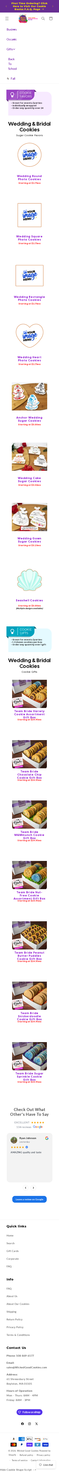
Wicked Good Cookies (28, 1451)
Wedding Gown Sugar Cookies (29, 540)
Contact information (41, 1460)
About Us (12, 1296)
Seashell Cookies (29, 600)
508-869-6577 (25, 1355)
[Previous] (25, 1187)
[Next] (33, 1187)
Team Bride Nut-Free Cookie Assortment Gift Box (30, 895)
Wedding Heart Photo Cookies (30, 358)
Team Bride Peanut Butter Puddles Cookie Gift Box (29, 955)
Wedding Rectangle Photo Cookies (29, 298)
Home (10, 1235)
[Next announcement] (52, 6)
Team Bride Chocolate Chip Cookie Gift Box (29, 774)
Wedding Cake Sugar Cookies (29, 479)
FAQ (9, 1266)
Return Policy (14, 1319)
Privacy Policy (15, 1327)
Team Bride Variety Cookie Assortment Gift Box (29, 714)
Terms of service (20, 1460)
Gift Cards (13, 1250)
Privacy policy (43, 1455)
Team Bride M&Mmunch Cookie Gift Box (29, 835)
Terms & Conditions (18, 1334)
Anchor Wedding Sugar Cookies (29, 419)
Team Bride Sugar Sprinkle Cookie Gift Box (29, 1076)
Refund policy (26, 1455)
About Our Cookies (18, 1303)
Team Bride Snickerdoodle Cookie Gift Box (29, 1016)
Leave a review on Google (29, 1199)
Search (11, 1243)
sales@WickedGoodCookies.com (27, 1367)
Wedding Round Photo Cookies (29, 177)
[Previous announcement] (6, 6)
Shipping (12, 1311)
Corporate (13, 1258)
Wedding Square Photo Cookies (29, 238)
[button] (7, 18)
